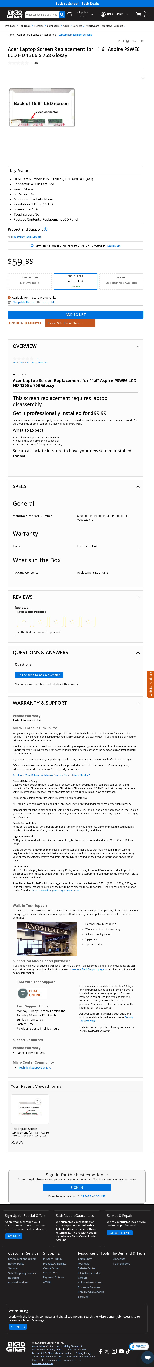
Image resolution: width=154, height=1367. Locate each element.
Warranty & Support (40, 702)
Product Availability (54, 1263)
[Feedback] (150, 684)
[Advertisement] (81, 1161)
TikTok (127, 1351)
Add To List (76, 314)
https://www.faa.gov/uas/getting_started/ (56, 890)
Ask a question (39, 362)
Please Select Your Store (64, 323)
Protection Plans (18, 1282)
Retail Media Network (91, 1292)
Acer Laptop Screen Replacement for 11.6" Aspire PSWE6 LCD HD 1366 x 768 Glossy (30, 1132)
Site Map (83, 1296)
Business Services (89, 1287)
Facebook (100, 1351)
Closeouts (119, 1259)
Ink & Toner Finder (89, 1273)
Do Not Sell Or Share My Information (52, 1353)
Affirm (47, 1282)
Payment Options (53, 1277)
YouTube (121, 1351)
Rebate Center (87, 1268)
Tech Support (121, 1263)
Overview (25, 346)
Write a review (20, 362)
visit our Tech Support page (88, 969)
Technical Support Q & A (34, 1067)
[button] (139, 1346)
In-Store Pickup (52, 1259)
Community (85, 1259)
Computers (53, 26)
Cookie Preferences (42, 1363)
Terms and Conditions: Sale (80, 1356)
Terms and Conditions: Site (46, 1356)
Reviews (23, 596)
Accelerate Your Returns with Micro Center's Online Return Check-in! (51, 775)
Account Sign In (72, 1359)
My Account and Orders (22, 1259)
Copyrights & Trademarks (46, 1359)
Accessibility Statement (69, 1346)
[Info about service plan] (46, 229)
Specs (19, 486)
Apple (66, 26)
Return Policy (16, 1263)
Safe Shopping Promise (22, 1273)
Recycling (14, 1277)
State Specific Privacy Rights (47, 1349)
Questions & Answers (40, 652)
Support (118, 26)
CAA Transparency (76, 1349)
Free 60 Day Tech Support (26, 236)
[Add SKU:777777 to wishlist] (38, 1101)
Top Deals (25, 26)
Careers (83, 1277)
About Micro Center (42, 1346)
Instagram (114, 1351)
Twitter (107, 1351)
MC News (107, 26)
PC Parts (39, 26)
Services (77, 26)
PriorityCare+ (93, 26)
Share (136, 41)
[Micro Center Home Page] (15, 12)
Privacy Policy (83, 1353)
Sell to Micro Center (90, 1282)
